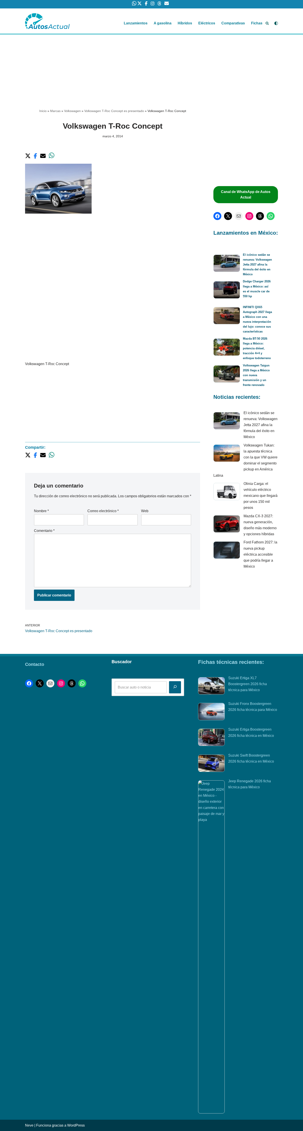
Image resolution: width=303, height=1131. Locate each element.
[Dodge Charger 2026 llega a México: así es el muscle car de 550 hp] (226, 290)
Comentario (44, 531)
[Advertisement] (151, 67)
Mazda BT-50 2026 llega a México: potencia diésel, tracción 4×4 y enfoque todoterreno (257, 348)
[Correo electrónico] (239, 216)
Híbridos (185, 23)
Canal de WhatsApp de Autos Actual (245, 194)
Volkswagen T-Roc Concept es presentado (114, 111)
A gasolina (162, 23)
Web (144, 511)
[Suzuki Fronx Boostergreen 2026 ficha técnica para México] (211, 712)
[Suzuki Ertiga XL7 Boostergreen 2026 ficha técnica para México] (211, 686)
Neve (29, 1125)
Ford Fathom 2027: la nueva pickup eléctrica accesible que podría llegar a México (260, 554)
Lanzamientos (136, 23)
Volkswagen (72, 111)
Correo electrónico (103, 511)
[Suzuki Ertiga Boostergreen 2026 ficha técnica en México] (211, 738)
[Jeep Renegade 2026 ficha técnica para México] (211, 946)
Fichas (256, 23)
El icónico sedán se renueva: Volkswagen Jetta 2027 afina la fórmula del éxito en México (257, 264)
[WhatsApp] (271, 216)
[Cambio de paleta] (276, 23)
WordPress (76, 1125)
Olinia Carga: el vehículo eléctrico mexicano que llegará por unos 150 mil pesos (260, 496)
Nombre (41, 511)
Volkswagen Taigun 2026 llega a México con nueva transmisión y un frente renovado (256, 375)
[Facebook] (217, 216)
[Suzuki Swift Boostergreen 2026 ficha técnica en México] (211, 764)
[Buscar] (267, 23)
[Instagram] (249, 216)
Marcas (55, 111)
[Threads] (260, 216)
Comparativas (233, 23)
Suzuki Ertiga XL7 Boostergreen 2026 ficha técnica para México (247, 684)
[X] (228, 216)
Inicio (43, 111)
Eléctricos (206, 23)
